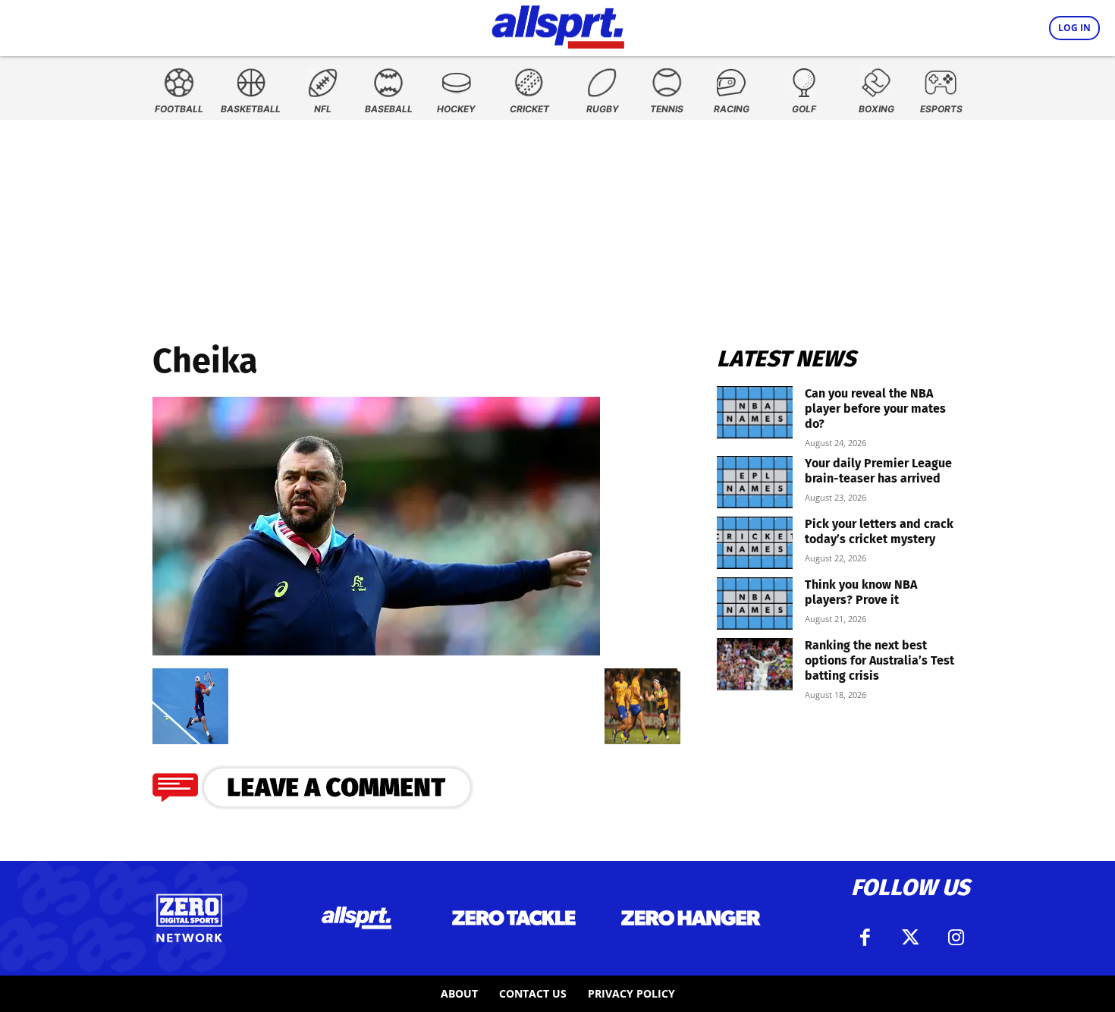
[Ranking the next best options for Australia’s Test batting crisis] (755, 664)
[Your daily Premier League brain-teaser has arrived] (755, 482)
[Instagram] (956, 938)
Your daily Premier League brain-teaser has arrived (878, 471)
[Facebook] (865, 938)
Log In (1074, 27)
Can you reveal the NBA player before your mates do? (875, 408)
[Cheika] (376, 650)
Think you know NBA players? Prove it (861, 592)
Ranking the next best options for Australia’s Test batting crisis (879, 660)
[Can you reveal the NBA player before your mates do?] (755, 412)
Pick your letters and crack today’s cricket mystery (879, 531)
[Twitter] (910, 938)
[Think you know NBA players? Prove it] (755, 603)
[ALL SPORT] (558, 24)
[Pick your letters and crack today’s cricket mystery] (755, 543)
